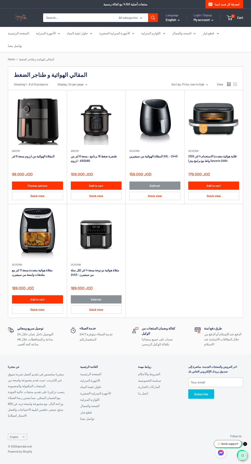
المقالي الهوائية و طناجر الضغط (36, 59)
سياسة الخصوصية (149, 380)
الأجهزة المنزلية (46, 33)
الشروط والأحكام (149, 374)
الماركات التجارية (149, 387)
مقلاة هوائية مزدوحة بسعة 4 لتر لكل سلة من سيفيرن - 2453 (95, 272)
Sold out (155, 185)
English (14, 436)
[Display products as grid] (229, 84)
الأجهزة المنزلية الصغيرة (114, 33)
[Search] (153, 17)
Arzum (16, 150)
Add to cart (96, 185)
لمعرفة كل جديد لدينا (227, 4)
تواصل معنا (15, 46)
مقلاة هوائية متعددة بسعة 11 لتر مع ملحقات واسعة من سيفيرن (32, 272)
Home (11, 59)
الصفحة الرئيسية (18, 33)
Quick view (37, 196)
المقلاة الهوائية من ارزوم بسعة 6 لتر (33, 156)
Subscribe (201, 394)
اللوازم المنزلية (151, 33)
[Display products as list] (235, 84)
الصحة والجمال (181, 33)
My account (202, 20)
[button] (221, 453)
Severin (134, 150)
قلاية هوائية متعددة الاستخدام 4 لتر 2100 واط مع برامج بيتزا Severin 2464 (212, 158)
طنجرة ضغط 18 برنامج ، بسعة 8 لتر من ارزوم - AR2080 (94, 158)
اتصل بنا (143, 393)
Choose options (37, 185)
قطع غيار (209, 33)
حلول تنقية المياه (77, 33)
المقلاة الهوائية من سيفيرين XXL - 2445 (153, 156)
